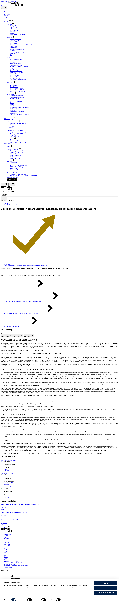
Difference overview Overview (18, 123)
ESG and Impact (14, 30)
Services (6, 21)
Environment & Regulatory (17, 88)
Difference (7, 119)
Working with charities (16, 136)
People (5, 116)
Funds (12, 104)
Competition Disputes (15, 63)
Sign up (12, 179)
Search (4, 194)
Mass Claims (13, 69)
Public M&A (13, 108)
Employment (13, 43)
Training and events (12, 172)
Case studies (10, 127)
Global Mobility (14, 46)
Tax (11, 55)
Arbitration (13, 60)
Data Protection (14, 87)
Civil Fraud (13, 62)
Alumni (6, 11)
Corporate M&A (14, 98)
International (7, 143)
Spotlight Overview (15, 26)
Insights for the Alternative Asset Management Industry (24, 164)
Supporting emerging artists (17, 135)
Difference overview (12, 121)
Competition (13, 85)
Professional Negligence (16, 76)
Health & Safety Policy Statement (19, 142)
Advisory (9, 37)
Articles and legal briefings (17, 152)
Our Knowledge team (12, 177)
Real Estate (13, 110)
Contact (6, 551)
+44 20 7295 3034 (8, 482)
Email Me (6, 470)
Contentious (10, 57)
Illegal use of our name (10, 564)
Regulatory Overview (15, 84)
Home (5, 262)
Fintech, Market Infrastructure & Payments (21, 44)
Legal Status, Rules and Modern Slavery (14, 562)
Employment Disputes (16, 71)
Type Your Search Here (8, 191)
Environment (10, 139)
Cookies (6, 558)
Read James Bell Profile (7, 473)
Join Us (6, 549)
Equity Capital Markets (16, 101)
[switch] (29, 599)
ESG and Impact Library (16, 167)
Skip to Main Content (6, 1)
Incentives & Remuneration (17, 49)
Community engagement (16, 133)
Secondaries (13, 113)
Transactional (10, 94)
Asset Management (15, 40)
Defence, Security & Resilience (18, 34)
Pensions (12, 53)
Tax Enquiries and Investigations (18, 79)
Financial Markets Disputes (17, 72)
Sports (12, 33)
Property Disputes (15, 78)
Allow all (105, 583)
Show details (67, 599)
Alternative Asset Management (18, 28)
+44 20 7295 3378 (8, 469)
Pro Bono (12, 31)
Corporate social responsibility (15, 130)
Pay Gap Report (8, 567)
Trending (9, 161)
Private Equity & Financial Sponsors (19, 107)
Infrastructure (13, 105)
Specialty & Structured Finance (12, 204)
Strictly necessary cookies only (105, 592)
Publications (13, 156)
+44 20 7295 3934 (8, 496)
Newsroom (7, 14)
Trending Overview (15, 162)
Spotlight (9, 24)
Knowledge (7, 146)
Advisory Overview (15, 39)
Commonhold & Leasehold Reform (19, 165)
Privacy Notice (7, 559)
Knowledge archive (15, 158)
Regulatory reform (15, 169)
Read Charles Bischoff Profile (8, 460)
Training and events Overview (18, 174)
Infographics (13, 153)
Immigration (13, 47)
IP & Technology (14, 50)
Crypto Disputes (14, 68)
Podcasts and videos (15, 155)
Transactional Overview (16, 95)
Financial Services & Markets (17, 89)
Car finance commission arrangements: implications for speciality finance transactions (25, 265)
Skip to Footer (15, 1)
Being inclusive (11, 126)
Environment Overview (16, 140)
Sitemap (6, 557)
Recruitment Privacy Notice (11, 561)
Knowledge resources (13, 149)
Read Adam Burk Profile (7, 487)
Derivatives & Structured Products (19, 100)
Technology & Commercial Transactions (20, 114)
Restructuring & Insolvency (17, 111)
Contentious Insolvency (16, 65)
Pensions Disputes (15, 75)
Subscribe (6, 15)
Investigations (13, 73)
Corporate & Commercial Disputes (19, 66)
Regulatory (10, 82)
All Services (13, 27)
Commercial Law (14, 42)
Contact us (6, 17)
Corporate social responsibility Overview (20, 132)
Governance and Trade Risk (17, 91)
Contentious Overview (16, 59)
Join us (5, 13)
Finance (12, 103)
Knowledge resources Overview (18, 151)
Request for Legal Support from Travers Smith (16, 565)
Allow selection (105, 588)
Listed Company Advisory (17, 52)
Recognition (13, 124)
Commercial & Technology (17, 97)
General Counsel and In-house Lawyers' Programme (23, 175)
